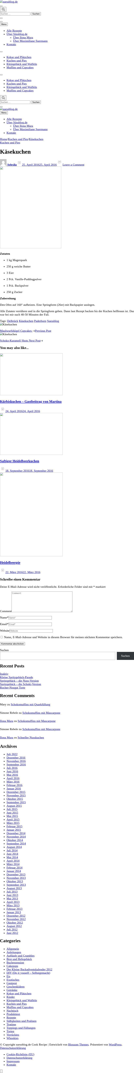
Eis (8, 976)
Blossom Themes (78, 1044)
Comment (6, 611)
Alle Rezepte (14, 30)
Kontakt (11, 44)
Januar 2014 (14, 871)
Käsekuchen (26, 321)
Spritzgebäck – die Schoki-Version (20, 684)
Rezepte (11, 1017)
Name (4, 617)
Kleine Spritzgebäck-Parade (16, 677)
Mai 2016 (12, 774)
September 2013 (16, 884)
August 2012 (14, 926)
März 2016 (13, 781)
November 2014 (16, 836)
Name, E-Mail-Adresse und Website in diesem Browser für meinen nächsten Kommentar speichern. (63, 637)
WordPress (115, 1044)
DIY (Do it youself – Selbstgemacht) (28, 972)
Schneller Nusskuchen (31, 737)
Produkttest (13, 1014)
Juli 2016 (12, 768)
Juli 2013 (12, 891)
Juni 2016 (12, 771)
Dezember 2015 (16, 792)
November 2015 (16, 795)
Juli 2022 (12, 754)
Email (4, 624)
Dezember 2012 (16, 915)
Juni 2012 (12, 933)
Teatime (11, 1024)
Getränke (12, 990)
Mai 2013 (12, 898)
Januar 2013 (14, 912)
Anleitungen (14, 952)
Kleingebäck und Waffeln (22, 64)
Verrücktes (13, 1034)
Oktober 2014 (15, 840)
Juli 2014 (12, 850)
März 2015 (13, 823)
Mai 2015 (12, 816)
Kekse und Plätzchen (19, 57)
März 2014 (13, 864)
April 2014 (13, 860)
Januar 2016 (14, 788)
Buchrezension (15, 962)
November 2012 (16, 919)
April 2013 (13, 902)
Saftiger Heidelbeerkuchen (19, 461)
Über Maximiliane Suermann (30, 41)
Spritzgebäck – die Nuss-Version (19, 680)
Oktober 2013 (15, 881)
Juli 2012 (12, 929)
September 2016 (16, 764)
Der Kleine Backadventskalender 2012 (29, 969)
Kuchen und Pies (17, 60)
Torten (10, 1031)
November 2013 (16, 878)
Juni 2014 (12, 853)
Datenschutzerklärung (13, 1048)
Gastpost (12, 983)
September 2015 (16, 802)
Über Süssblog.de (17, 34)
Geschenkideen (16, 986)
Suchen (4, 650)
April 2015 (13, 819)
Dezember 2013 (16, 874)
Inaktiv (4, 673)
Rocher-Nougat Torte (12, 687)
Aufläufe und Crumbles (20, 955)
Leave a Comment (73, 164)
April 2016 (13, 778)
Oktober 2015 (15, 798)
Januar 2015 (14, 829)
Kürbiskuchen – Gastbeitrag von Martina (31, 401)
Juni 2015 (12, 812)
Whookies (12, 1038)
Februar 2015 (14, 826)
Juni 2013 (12, 895)
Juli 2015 (12, 809)
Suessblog (53, 321)
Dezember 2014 (16, 833)
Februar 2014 (14, 867)
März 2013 (13, 905)
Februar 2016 (14, 785)
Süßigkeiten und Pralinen (21, 1021)
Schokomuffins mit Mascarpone (41, 712)
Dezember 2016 (16, 757)
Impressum (13, 1061)
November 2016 (16, 761)
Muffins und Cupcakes (20, 67)
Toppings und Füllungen (21, 1027)
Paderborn (40, 321)
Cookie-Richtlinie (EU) (20, 1054)
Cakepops (12, 966)
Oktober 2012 (15, 922)
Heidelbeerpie (10, 562)
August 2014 (14, 847)
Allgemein (13, 948)
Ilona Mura (6, 721)
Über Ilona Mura (23, 37)
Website (4, 630)
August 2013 (14, 888)
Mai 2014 (12, 857)
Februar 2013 (14, 908)
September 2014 (16, 843)
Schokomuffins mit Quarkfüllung (30, 704)
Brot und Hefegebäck (19, 959)
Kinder (11, 997)
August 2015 (14, 805)
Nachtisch (12, 1010)
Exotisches (13, 979)
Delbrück (12, 321)
